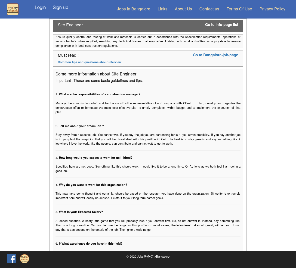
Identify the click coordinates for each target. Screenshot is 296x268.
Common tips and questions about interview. (90, 62)
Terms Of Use (239, 9)
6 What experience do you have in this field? (91, 243)
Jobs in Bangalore (133, 9)
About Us (183, 9)
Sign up (60, 7)
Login (40, 7)
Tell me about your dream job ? (81, 126)
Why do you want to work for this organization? (93, 184)
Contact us (209, 9)
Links (162, 9)
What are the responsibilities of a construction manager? (99, 94)
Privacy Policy (272, 9)
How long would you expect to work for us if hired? (96, 157)
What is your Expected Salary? (81, 211)
